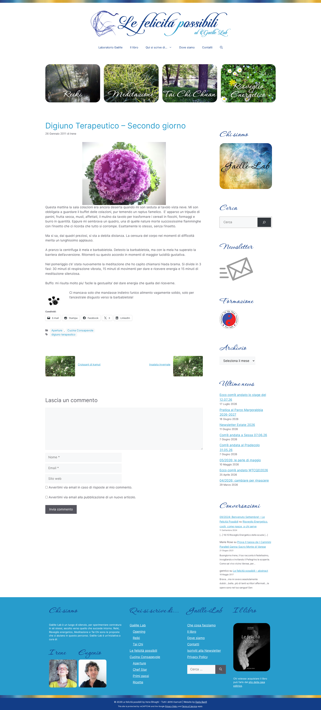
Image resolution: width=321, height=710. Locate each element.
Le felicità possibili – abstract (250, 570)
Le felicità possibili (143, 650)
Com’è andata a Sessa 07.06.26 (243, 435)
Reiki (136, 638)
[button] (221, 47)
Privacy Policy (197, 657)
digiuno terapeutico (63, 334)
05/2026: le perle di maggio (240, 460)
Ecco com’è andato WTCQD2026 (244, 470)
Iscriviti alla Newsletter (204, 650)
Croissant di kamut (89, 364)
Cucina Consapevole (80, 330)
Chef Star (140, 669)
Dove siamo (187, 47)
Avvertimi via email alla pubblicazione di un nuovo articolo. (92, 497)
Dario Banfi (201, 702)
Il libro (134, 47)
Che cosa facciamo (201, 625)
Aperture (56, 330)
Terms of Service (189, 706)
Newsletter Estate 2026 (237, 425)
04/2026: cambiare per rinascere (244, 480)
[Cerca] (264, 222)
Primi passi (141, 676)
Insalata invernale (159, 364)
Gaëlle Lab (138, 625)
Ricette (138, 682)
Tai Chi (138, 644)
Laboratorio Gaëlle (110, 47)
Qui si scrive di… (156, 47)
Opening (139, 631)
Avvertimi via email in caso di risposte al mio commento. (90, 487)
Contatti (207, 47)
